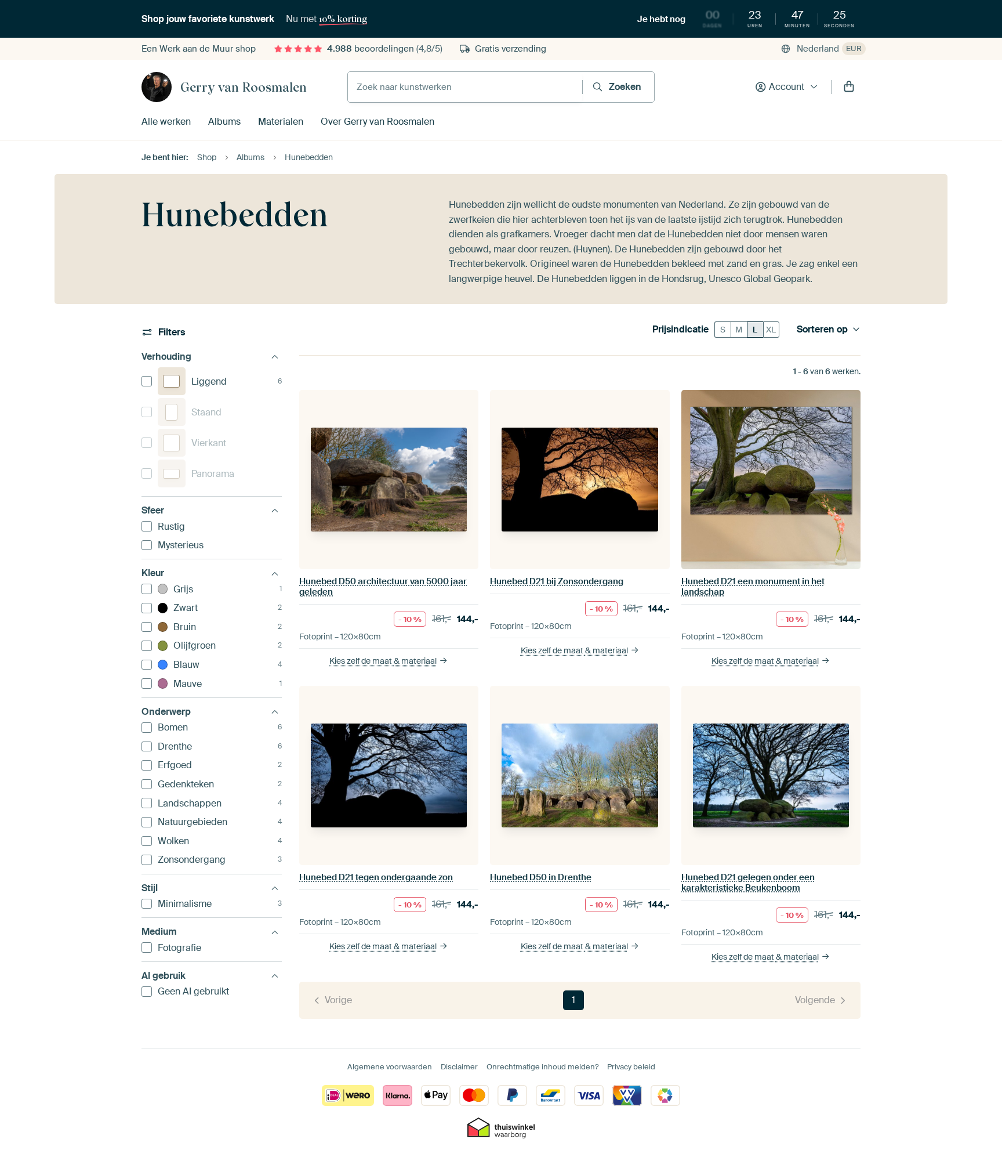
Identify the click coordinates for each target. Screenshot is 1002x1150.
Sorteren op (822, 329)
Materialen (280, 121)
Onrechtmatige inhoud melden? (542, 1067)
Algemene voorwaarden (389, 1067)
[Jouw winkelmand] (849, 87)
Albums (224, 121)
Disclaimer (459, 1067)
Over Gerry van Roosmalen (377, 121)
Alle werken (166, 121)
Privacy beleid (631, 1067)
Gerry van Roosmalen (243, 87)
